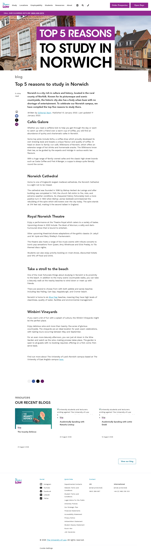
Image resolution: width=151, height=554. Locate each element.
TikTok (46, 498)
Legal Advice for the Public (74, 500)
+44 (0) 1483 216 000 (122, 491)
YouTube (47, 488)
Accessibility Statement (73, 514)
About (69, 5)
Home (5, 19)
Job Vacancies (69, 532)
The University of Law (56, 540)
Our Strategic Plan (71, 507)
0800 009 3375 (37, 13)
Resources (59, 5)
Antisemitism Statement (73, 521)
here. (61, 359)
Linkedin (47, 495)
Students (49, 5)
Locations (23, 5)
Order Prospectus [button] (120, 5)
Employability (36, 5)
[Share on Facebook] (16, 116)
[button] (127, 461)
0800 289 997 (94, 491)
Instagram (47, 484)
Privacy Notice (69, 518)
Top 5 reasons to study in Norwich (41, 19)
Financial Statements (72, 511)
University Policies (71, 504)
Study (14, 5)
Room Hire (68, 528)
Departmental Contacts (73, 484)
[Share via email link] (16, 124)
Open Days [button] (139, 5)
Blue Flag (53, 297)
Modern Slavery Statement (74, 525)
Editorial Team (44, 113)
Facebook (47, 491)
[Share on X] (16, 120)
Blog (23, 19)
